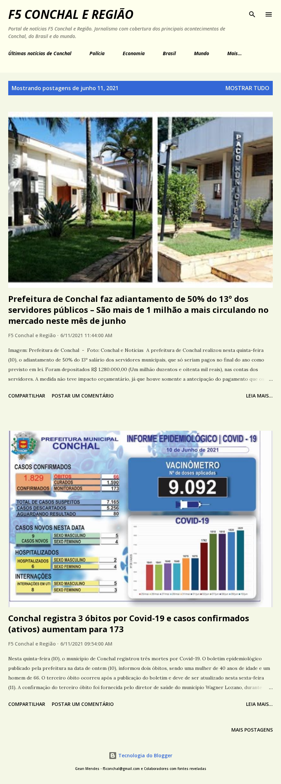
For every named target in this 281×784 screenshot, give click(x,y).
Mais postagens (252, 729)
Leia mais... (259, 395)
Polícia (97, 53)
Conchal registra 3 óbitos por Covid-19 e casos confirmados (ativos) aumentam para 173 (128, 623)
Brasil (169, 53)
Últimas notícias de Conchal (39, 53)
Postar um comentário (83, 395)
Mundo (201, 53)
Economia (134, 53)
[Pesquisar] (252, 12)
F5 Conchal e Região (71, 14)
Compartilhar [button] (26, 395)
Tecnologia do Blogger (144, 755)
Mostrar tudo (247, 88)
